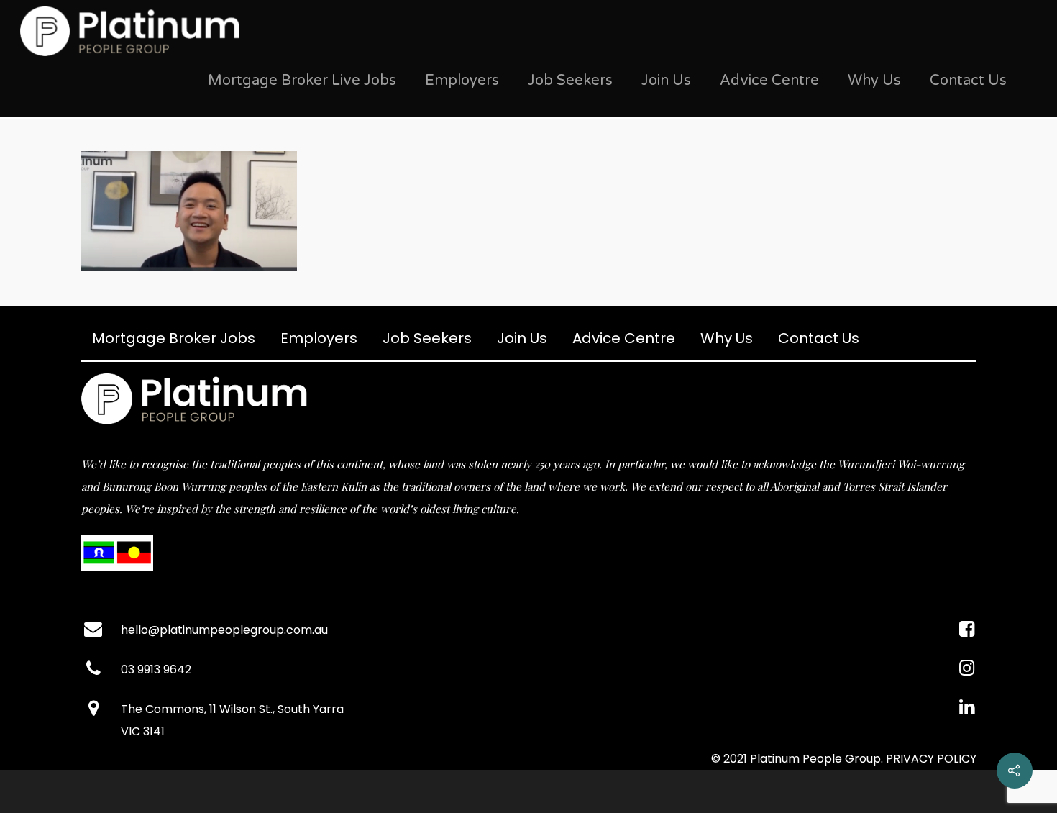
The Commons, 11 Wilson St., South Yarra (232, 709)
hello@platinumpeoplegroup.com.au (224, 630)
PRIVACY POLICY (931, 758)
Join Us (666, 80)
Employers (462, 80)
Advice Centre (769, 80)
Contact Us (968, 80)
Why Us (874, 80)
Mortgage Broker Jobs (173, 338)
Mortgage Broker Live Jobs (302, 80)
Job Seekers (570, 80)
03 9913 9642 (156, 669)
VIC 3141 (143, 731)
